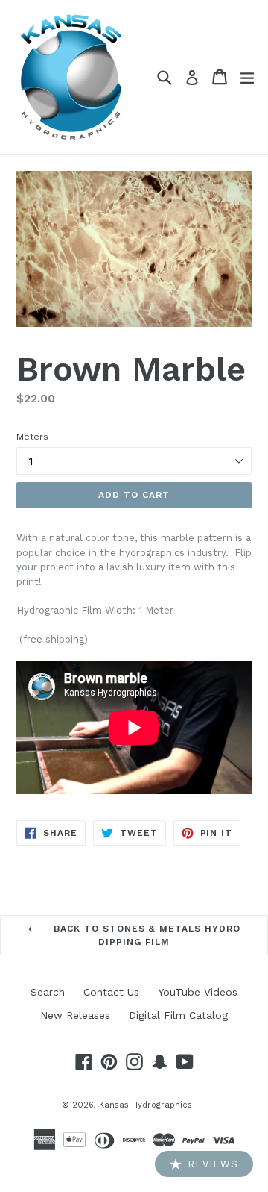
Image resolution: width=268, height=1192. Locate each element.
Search (48, 992)
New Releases (75, 1015)
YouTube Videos (197, 992)
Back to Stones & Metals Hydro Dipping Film (145, 935)
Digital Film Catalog (178, 1015)
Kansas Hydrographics (145, 1105)
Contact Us (111, 992)
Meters (32, 436)
